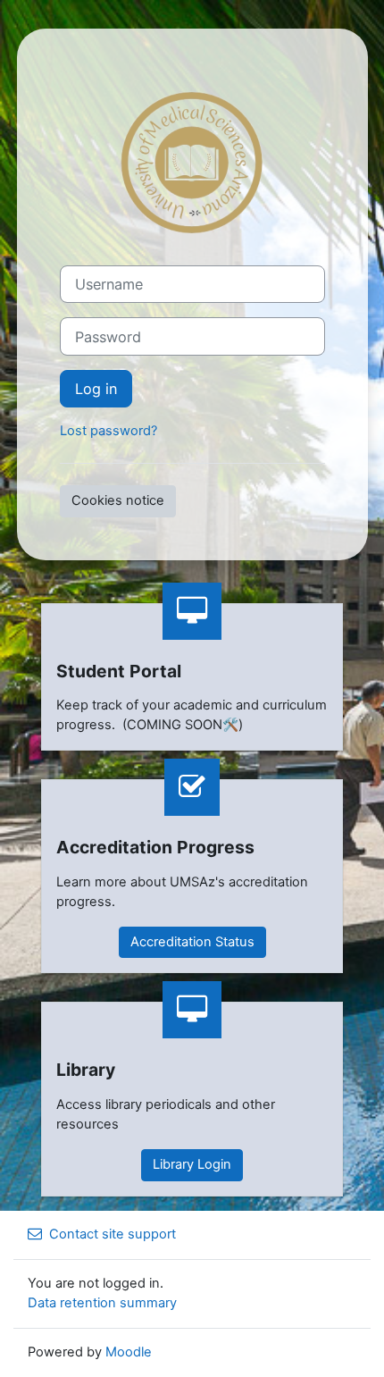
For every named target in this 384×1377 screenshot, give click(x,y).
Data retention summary (102, 1303)
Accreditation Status (192, 942)
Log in (96, 389)
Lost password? (108, 431)
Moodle (128, 1352)
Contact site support (112, 1234)
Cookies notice (117, 500)
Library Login (192, 1164)
